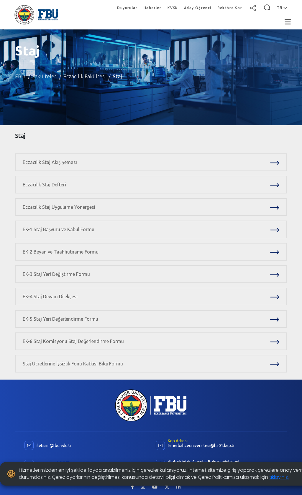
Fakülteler (44, 76)
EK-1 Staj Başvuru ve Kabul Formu (58, 229)
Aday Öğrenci (197, 8)
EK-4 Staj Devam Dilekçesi (50, 296)
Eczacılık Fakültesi (84, 76)
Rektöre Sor (230, 8)
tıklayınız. (279, 477)
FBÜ (20, 76)
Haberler (152, 8)
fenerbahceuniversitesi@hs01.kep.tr (201, 445)
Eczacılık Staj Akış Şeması (50, 162)
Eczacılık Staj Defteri (44, 184)
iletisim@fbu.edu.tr (54, 445)
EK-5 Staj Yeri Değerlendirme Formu (60, 319)
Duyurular (127, 8)
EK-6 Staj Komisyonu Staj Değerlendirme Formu (73, 341)
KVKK (173, 8)
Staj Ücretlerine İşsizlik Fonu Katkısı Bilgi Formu (73, 363)
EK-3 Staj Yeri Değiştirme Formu (56, 274)
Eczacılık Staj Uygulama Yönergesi (59, 207)
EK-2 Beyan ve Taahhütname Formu (61, 251)
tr (280, 7)
